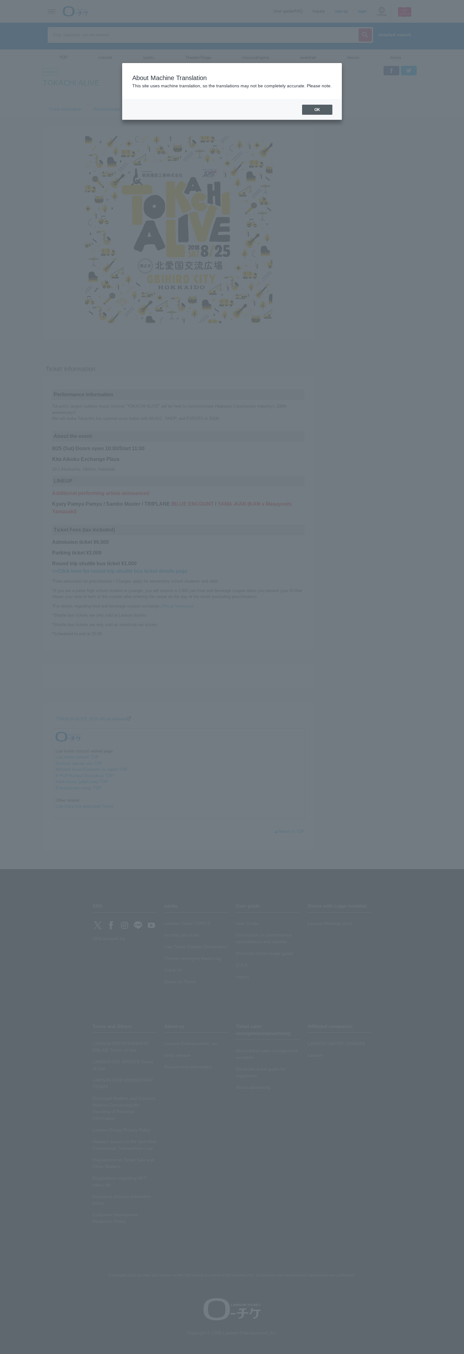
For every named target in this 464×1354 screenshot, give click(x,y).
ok (317, 110)
